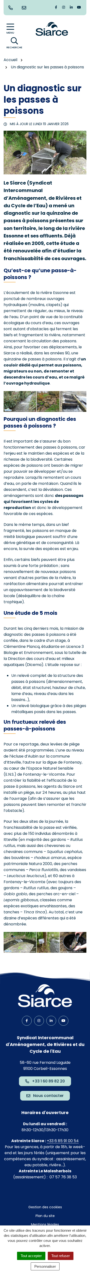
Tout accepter (31, 1256)
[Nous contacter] (25, 8)
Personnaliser (45, 1266)
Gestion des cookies (45, 1207)
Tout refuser (60, 1256)
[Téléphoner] (11, 8)
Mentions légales (45, 1224)
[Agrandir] (80, 397)
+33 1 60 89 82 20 (48, 1081)
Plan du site (45, 1215)
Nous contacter (48, 1095)
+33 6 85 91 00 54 (63, 1141)
